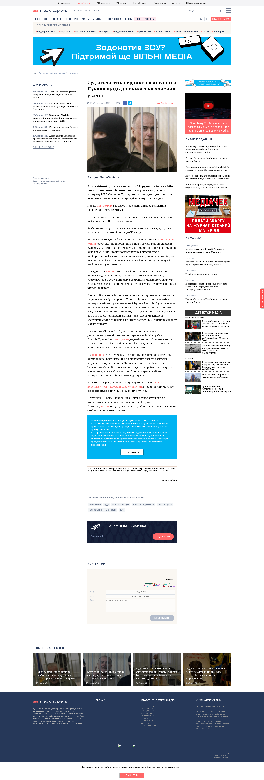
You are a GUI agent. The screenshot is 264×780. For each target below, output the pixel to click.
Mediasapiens (147, 708)
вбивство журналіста (143, 504)
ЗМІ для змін (121, 3)
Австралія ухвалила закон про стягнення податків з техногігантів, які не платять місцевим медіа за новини (55, 138)
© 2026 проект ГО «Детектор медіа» (211, 712)
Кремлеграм (144, 31)
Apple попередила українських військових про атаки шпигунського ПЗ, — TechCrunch (207, 177)
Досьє (206, 31)
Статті (57, 19)
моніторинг (219, 31)
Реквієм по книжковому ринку (201, 274)
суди (106, 504)
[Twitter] (130, 103)
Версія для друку (169, 103)
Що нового (42, 19)
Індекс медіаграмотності (52, 25)
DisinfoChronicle (140, 3)
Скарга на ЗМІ (221, 19)
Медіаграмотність (46, 31)
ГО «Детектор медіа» (196, 3)
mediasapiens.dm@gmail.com (214, 714)
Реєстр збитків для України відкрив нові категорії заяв (55, 128)
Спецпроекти (145, 19)
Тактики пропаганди (85, 31)
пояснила (97, 354)
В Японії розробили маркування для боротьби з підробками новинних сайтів (206, 186)
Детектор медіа (65, 3)
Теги (87, 10)
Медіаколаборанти (124, 31)
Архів (96, 10)
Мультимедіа (91, 19)
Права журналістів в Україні (52, 73)
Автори (77, 10)
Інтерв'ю (72, 19)
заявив (110, 271)
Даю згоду (132, 775)
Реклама (99, 706)
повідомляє (104, 205)
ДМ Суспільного (103, 3)
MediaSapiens (84, 3)
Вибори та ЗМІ (147, 721)
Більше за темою (48, 648)
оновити (169, 579)
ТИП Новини (95, 504)
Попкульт (105, 31)
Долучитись (132, 452)
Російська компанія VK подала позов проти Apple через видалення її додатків (55, 106)
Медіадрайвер (160, 3)
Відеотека (145, 718)
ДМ (122, 510)
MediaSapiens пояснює (186, 31)
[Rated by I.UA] (125, 746)
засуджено (122, 339)
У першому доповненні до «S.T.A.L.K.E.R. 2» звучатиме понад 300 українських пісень (207, 168)
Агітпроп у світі (162, 31)
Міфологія (65, 31)
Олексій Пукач (165, 504)
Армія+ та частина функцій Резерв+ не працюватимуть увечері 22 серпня (55, 94)
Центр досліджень (118, 19)
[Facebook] (125, 103)
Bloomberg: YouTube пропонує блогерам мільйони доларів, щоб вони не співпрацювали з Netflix (55, 118)
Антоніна (176, 3)
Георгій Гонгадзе (120, 504)
